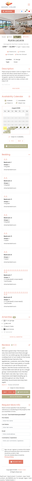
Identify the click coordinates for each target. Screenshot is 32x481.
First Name (5, 418)
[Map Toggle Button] (21, 11)
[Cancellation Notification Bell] (17, 127)
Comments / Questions (9, 438)
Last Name (5, 424)
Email (3, 431)
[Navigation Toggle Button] (28, 4)
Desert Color (22, 470)
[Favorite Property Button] (29, 17)
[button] (2, 24)
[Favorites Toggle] (29, 11)
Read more (16, 88)
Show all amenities (16, 337)
